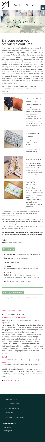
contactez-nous (30, 298)
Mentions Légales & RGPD (15, 417)
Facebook (7, 427)
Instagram (7, 431)
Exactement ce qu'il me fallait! (13, 317)
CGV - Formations (12, 404)
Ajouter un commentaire (12, 310)
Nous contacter (11, 399)
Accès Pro (9, 413)
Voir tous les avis (12, 380)
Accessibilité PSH (12, 408)
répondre (5, 323)
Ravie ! (4, 357)
